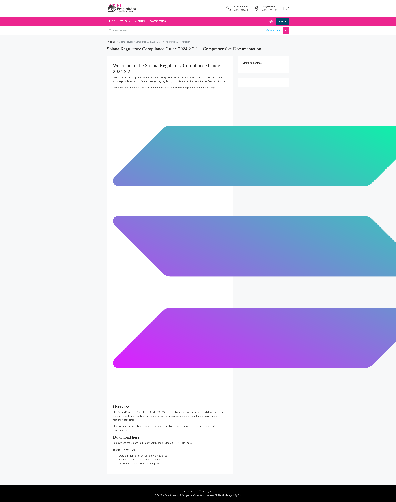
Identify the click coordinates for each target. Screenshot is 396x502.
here (189, 443)
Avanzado (275, 30)
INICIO (112, 21)
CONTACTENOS (158, 21)
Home (112, 42)
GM (239, 495)
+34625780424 (241, 10)
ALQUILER (140, 21)
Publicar (282, 21)
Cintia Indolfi (241, 6)
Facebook (192, 491)
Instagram (207, 491)
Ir (286, 30)
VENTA (123, 21)
